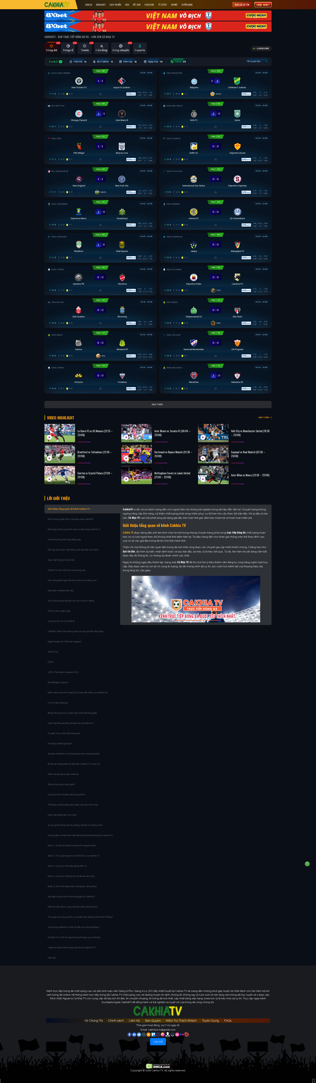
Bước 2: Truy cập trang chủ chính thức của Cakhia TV (73, 855)
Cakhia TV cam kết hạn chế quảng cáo (66, 570)
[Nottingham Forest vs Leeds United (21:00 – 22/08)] (136, 475)
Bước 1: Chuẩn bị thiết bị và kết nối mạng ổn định (72, 845)
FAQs (228, 1020)
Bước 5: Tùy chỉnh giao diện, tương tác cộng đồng (72, 886)
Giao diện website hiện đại (61, 590)
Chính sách (116, 1020)
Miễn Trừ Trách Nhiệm (181, 1020)
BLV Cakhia (105, 61)
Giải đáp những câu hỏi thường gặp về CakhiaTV (71, 896)
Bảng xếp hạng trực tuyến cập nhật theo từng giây (72, 713)
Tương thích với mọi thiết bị (61, 621)
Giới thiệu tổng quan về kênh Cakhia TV (69, 509)
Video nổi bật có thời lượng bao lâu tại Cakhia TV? (72, 947)
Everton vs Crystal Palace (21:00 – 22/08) (95, 475)
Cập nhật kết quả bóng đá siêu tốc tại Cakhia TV (71, 723)
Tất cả (180, 61)
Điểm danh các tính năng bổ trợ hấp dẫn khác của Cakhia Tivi (78, 692)
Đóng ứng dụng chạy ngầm (61, 784)
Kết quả (137, 4)
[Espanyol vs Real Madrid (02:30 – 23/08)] (213, 454)
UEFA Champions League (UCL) (63, 672)
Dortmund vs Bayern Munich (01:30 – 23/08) (173, 454)
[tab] (51, 48)
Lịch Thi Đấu (115, 4)
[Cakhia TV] (57, 4)
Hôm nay (130, 61)
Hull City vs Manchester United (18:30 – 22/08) (250, 433)
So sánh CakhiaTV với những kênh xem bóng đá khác (74, 753)
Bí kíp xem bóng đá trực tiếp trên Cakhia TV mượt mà (74, 764)
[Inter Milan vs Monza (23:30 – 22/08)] (213, 475)
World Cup (53, 651)
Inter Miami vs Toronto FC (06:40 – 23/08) (172, 433)
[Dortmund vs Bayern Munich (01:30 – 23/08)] (136, 454)
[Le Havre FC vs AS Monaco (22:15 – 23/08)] (59, 433)
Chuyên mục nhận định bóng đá (64, 733)
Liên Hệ (134, 1020)
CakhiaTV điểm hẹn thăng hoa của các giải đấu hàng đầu (76, 631)
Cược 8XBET (263, 4)
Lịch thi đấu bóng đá (58, 702)
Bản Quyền (153, 1020)
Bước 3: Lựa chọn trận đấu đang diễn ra (67, 866)
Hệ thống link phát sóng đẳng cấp (64, 539)
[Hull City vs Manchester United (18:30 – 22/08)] (213, 433)
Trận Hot (80, 61)
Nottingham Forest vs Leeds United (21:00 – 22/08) (172, 475)
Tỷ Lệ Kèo (162, 4)
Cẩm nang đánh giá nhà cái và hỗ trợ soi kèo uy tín (72, 580)
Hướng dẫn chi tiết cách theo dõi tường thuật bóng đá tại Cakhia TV (80, 835)
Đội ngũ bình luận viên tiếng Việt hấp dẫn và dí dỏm (73, 549)
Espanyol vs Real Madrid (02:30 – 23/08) (248, 454)
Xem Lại (88, 4)
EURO (51, 662)
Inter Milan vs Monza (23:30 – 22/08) (250, 475)
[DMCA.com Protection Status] (158, 1065)
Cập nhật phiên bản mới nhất (62, 815)
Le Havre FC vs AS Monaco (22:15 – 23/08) (95, 433)
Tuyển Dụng (187, 4)
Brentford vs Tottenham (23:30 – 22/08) (95, 454)
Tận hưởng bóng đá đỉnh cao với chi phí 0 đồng (71, 600)
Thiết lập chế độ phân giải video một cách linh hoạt (73, 804)
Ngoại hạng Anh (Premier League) (64, 641)
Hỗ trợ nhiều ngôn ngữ (59, 611)
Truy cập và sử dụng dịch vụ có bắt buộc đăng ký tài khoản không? (80, 917)
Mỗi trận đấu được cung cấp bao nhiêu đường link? (73, 906)
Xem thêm (157, 404)
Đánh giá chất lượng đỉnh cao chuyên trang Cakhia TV (74, 529)
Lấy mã (158, 1041)
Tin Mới (174, 4)
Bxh (127, 4)
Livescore (149, 4)
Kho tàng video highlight (60, 743)
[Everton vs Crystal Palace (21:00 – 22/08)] (59, 475)
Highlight (101, 4)
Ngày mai (155, 61)
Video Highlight (60, 417)
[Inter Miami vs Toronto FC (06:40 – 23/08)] (136, 433)
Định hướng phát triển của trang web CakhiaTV (71, 519)
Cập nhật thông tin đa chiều (61, 560)
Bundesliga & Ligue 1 (58, 682)
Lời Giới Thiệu (58, 498)
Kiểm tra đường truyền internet (63, 774)
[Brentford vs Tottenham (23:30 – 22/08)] (59, 454)
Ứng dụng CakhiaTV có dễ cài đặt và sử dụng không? (73, 927)
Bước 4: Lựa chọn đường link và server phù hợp (71, 876)
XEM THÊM (263, 417)
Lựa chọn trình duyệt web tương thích (66, 794)
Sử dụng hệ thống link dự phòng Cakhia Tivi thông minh (75, 825)
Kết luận (52, 957)
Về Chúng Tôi (93, 1020)
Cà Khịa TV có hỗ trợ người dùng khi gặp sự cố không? (74, 937)
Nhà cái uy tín (242, 4)
